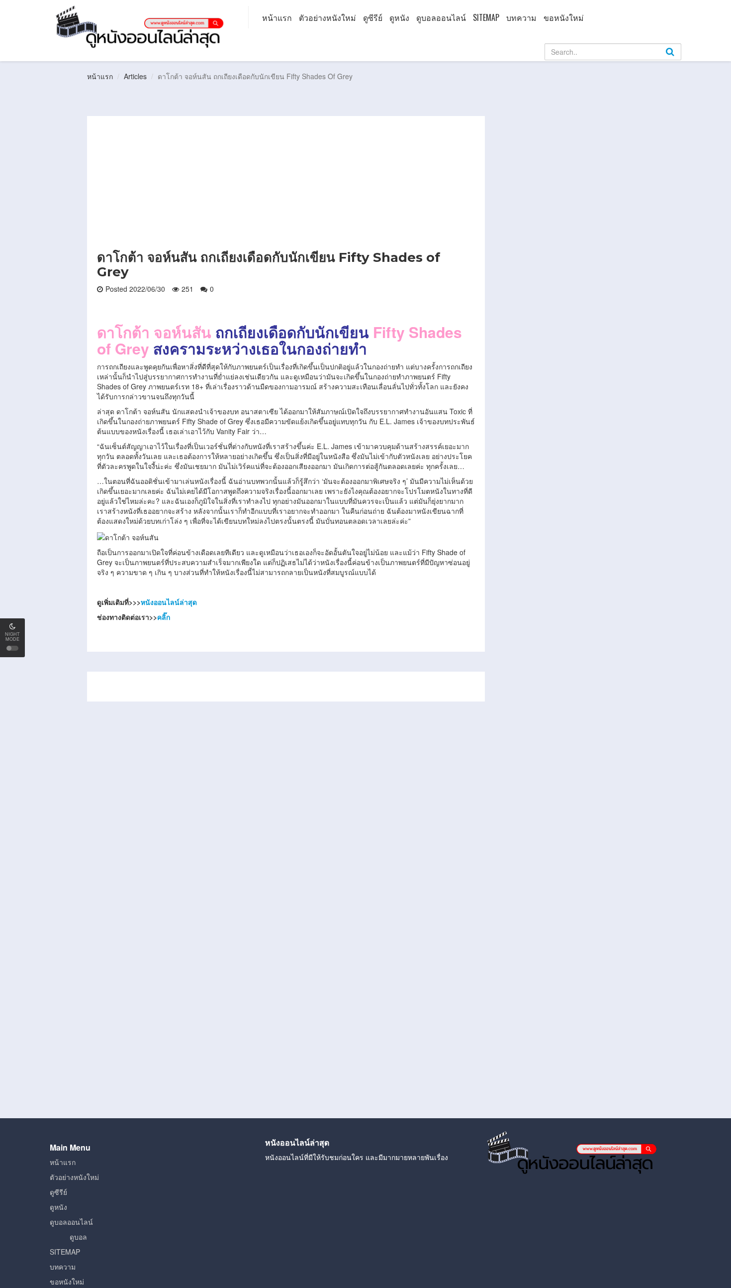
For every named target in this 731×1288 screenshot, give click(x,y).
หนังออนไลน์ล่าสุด (169, 602)
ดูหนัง (399, 17)
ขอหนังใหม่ (564, 17)
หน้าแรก (277, 17)
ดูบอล (78, 1237)
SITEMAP (486, 17)
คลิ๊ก (163, 617)
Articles (135, 76)
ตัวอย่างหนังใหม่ (327, 17)
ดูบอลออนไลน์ (441, 17)
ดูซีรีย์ (372, 17)
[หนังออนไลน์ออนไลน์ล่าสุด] (142, 25)
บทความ (521, 17)
